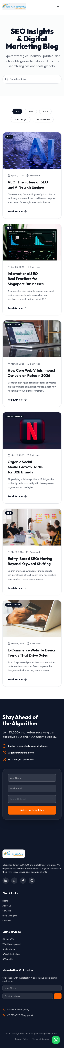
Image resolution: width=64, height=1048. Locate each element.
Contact (6, 920)
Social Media (43, 119)
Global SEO (8, 939)
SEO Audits (7, 959)
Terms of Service (40, 1039)
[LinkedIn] (5, 880)
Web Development (11, 944)
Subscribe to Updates (32, 810)
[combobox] (32, 799)
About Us (6, 905)
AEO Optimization (11, 954)
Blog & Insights (9, 915)
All (17, 111)
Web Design (20, 119)
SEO (31, 111)
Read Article (15, 211)
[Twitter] (14, 880)
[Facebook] (23, 880)
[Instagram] (32, 880)
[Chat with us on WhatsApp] (56, 1040)
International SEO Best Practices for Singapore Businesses (25, 278)
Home (5, 900)
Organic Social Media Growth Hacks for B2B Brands (25, 466)
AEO (45, 111)
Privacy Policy (22, 1039)
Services (6, 910)
